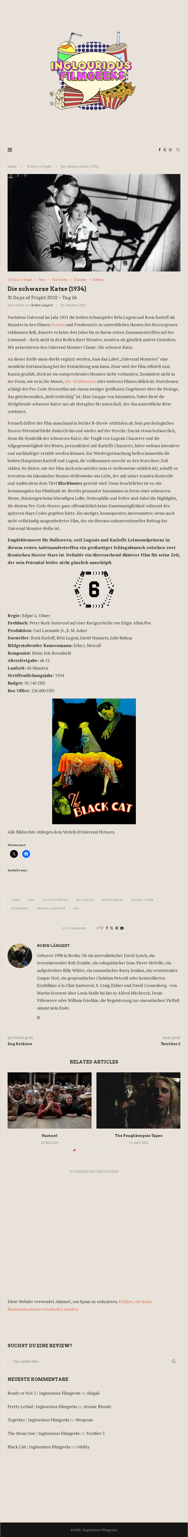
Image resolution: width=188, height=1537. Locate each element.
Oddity (83, 1447)
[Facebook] (160, 150)
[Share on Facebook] (107, 928)
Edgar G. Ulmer (142, 900)
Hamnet (50, 1136)
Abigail (93, 1393)
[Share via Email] (122, 928)
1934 (31, 900)
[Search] (178, 150)
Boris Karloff (112, 900)
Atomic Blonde (97, 1406)
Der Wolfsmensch (80, 381)
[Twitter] (164, 150)
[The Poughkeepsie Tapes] (138, 1100)
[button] (14, 1111)
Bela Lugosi (85, 900)
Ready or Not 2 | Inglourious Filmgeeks (44, 1393)
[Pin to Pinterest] (116, 928)
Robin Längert (42, 305)
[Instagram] (170, 150)
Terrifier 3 (95, 1433)
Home (12, 166)
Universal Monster (50, 908)
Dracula (58, 324)
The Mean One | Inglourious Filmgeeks (44, 1433)
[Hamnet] (50, 1100)
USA (76, 908)
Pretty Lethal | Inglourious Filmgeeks (42, 1406)
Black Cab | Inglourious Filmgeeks (39, 1447)
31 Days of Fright (39, 166)
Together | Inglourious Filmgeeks (38, 1420)
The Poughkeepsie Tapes (138, 1136)
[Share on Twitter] (111, 928)
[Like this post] (101, 928)
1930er (15, 900)
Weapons (84, 1420)
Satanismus (19, 908)
